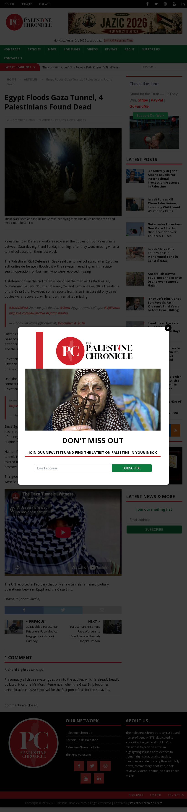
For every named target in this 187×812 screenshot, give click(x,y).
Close (168, 327)
